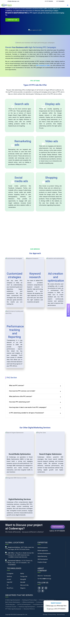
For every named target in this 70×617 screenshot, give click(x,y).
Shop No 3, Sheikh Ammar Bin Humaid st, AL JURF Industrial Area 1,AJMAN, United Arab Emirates (21, 555)
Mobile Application (43, 550)
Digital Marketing (42, 556)
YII (7, 585)
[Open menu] (68, 5)
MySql (22, 573)
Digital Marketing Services (20, 499)
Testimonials (46, 575)
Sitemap (45, 614)
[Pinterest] (45, 587)
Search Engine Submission (50, 454)
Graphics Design (42, 562)
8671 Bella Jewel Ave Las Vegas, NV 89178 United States (21, 548)
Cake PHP (9, 582)
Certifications (40, 578)
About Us (40, 575)
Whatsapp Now (61, 605)
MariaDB (22, 582)
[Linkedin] (42, 590)
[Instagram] (39, 590)
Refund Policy (61, 614)
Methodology (46, 578)
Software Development (44, 553)
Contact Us (12, 19)
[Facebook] (39, 587)
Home (9, 12)
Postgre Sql (23, 576)
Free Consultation (58, 526)
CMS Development (43, 559)
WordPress (10, 588)
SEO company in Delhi (43, 65)
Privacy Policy (52, 614)
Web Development (43, 547)
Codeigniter (10, 573)
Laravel (9, 579)
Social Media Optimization (20, 454)
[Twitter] (42, 587)
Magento (22, 588)
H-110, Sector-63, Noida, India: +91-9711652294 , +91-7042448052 (20, 562)
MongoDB (23, 579)
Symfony (9, 576)
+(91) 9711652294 (59, 608)
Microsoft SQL (24, 585)
